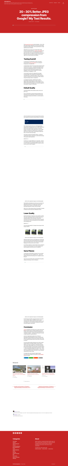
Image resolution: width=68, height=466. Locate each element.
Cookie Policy (50, 448)
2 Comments (37, 21)
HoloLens (14, 452)
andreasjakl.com (7, 1)
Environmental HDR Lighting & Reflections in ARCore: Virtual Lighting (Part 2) (19, 374)
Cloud (14, 448)
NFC (13, 454)
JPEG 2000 (40, 50)
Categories (55, 2)
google (26, 381)
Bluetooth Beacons (16, 447)
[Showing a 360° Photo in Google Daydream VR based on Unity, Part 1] (34, 369)
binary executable (33, 62)
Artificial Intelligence (16, 446)
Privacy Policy (44, 448)
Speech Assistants (16, 457)
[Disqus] (34, 401)
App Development (16, 443)
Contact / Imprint (38, 448)
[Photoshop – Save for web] (34, 106)
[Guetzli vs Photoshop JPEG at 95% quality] (34, 172)
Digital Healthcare (16, 449)
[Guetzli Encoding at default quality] (34, 121)
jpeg (27, 381)
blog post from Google (29, 44)
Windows (14, 458)
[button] (26, 357)
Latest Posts (51, 2)
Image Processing (34, 8)
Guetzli (25, 329)
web (28, 381)
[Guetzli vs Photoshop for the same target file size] (34, 288)
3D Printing (15, 441)
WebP (36, 50)
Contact (59, 2)
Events (14, 451)
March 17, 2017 (32, 21)
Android (14, 442)
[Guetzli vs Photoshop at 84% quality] (34, 232)
